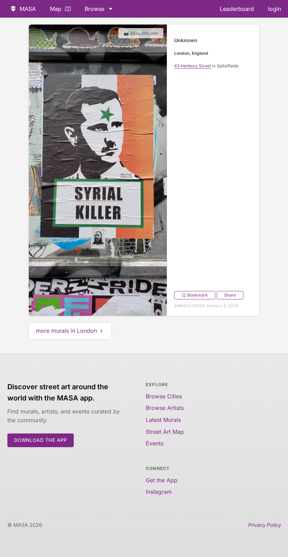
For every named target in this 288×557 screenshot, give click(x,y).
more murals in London (66, 330)
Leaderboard (237, 8)
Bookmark (197, 295)
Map (55, 8)
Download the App (40, 440)
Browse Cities (164, 396)
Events (154, 443)
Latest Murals (163, 419)
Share (230, 295)
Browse (94, 8)
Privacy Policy (264, 525)
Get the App (161, 480)
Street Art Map (165, 431)
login (274, 8)
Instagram (159, 491)
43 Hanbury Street (192, 65)
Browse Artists (165, 407)
